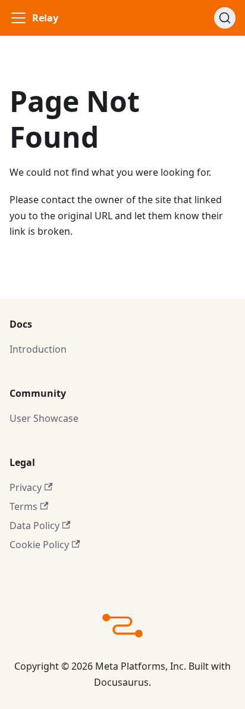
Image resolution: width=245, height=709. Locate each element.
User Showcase (44, 418)
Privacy (26, 487)
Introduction (38, 349)
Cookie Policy (39, 544)
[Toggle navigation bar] (18, 18)
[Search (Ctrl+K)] (224, 18)
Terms (23, 506)
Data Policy (34, 525)
